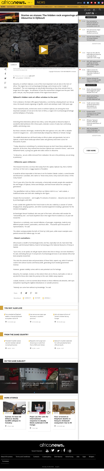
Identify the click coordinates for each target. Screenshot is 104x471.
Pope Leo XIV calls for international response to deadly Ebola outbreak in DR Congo (94, 55)
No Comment (60, 7)
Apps (84, 457)
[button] (43, 49)
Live (89, 10)
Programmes (73, 7)
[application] (39, 45)
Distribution (58, 457)
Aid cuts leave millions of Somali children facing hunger (93, 38)
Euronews (5, 461)
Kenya (56, 413)
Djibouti (14, 65)
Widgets (91, 457)
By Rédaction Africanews (21, 76)
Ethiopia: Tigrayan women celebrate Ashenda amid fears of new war (94, 122)
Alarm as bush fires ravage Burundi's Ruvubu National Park (93, 97)
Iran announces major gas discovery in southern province (93, 31)
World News (33, 413)
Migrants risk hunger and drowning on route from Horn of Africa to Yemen (37, 343)
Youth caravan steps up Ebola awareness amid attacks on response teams (93, 105)
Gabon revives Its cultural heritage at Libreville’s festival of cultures (93, 72)
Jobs (77, 457)
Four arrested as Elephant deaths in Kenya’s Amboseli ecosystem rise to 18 (93, 23)
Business (11, 7)
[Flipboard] (59, 451)
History (37, 298)
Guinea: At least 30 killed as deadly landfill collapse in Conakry (94, 80)
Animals (47, 298)
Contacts (36, 457)
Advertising (69, 457)
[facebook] (64, 451)
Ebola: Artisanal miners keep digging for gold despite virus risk (94, 90)
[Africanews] (13, 2)
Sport (19, 7)
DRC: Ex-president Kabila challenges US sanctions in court (93, 130)
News (3, 7)
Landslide (8, 413)
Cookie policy (46, 457)
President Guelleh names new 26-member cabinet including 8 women (13, 343)
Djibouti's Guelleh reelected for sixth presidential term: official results (63, 343)
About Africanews (7, 457)
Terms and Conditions (23, 457)
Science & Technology (43, 7)
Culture (27, 7)
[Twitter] (53, 451)
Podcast (84, 7)
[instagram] (70, 451)
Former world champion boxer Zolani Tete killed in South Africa (94, 114)
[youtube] (47, 451)
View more (91, 151)
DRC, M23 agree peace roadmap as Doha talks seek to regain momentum (94, 63)
